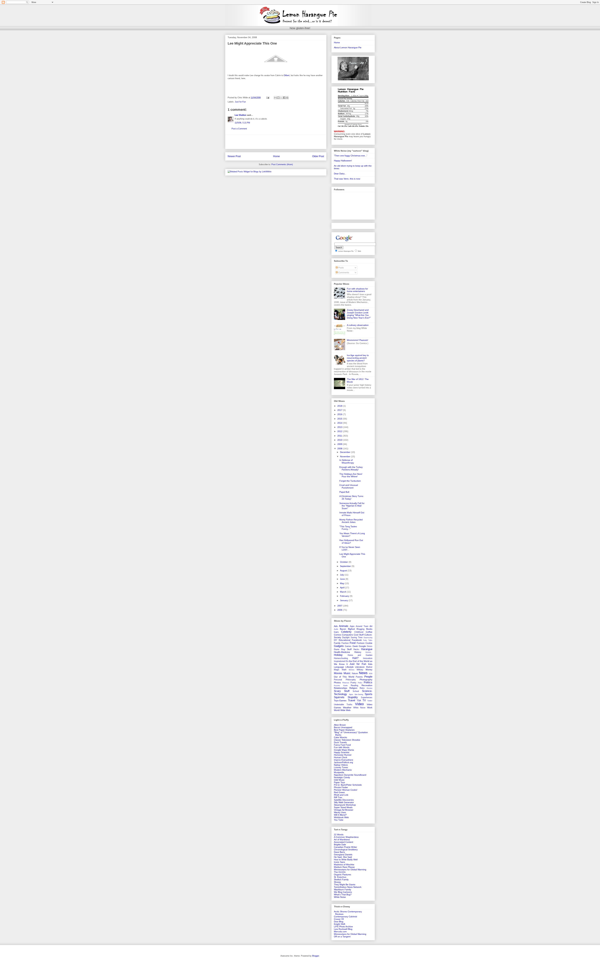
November (345, 456)
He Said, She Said (343, 857)
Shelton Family (341, 879)
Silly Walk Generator (344, 802)
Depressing (368, 637)
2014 (340, 423)
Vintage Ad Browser (343, 810)
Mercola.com (340, 931)
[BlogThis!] (278, 97)
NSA (370, 673)
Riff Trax (338, 797)
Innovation (367, 658)
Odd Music (339, 780)
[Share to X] (281, 97)
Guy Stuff (346, 649)
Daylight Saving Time (352, 637)
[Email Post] (267, 97)
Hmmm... (368, 652)
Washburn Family (342, 889)
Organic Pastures (342, 874)
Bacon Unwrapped (343, 727)
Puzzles (337, 685)
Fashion (345, 643)
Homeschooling (341, 658)
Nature (355, 673)
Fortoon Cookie (364, 643)
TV (364, 700)
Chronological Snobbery (346, 849)
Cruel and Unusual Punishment (348, 486)
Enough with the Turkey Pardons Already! (351, 468)
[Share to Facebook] (284, 97)
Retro (362, 688)
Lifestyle (349, 667)
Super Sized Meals (343, 807)
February (345, 596)
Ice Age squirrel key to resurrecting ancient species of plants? (358, 358)
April (342, 587)
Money (369, 669)
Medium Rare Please (344, 867)
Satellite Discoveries (344, 800)
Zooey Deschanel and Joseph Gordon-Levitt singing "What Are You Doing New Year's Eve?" (359, 314)
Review (369, 688)
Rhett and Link (341, 795)
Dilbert (287, 75)
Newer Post (234, 156)
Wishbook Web (341, 817)
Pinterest (345, 683)
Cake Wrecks (340, 737)
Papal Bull (344, 492)
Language (339, 667)
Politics (368, 682)
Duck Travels (340, 742)
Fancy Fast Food (342, 745)
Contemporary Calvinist (345, 916)
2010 (340, 440)
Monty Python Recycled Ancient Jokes (351, 520)
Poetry (353, 683)
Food (352, 642)
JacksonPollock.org (343, 762)
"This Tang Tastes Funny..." (348, 527)
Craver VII (339, 919)
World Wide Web (342, 710)
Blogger (315, 956)
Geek (355, 646)
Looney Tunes (341, 767)
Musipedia (339, 772)
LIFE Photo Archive (343, 926)
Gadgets (339, 646)
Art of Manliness (342, 839)
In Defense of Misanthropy (346, 461)
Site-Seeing (359, 694)
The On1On (340, 872)
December (345, 452)
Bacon (343, 629)
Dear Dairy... (340, 173)
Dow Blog (338, 921)
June (342, 579)
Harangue (366, 649)
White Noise (359, 708)
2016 (340, 414)
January (344, 600)
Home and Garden (360, 655)
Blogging (360, 629)
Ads (336, 626)
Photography (366, 679)
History (357, 652)
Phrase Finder (341, 787)
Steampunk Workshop (345, 805)
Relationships (340, 688)
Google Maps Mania (344, 750)
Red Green (339, 792)
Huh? (355, 658)
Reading (354, 685)
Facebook (357, 640)
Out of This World (344, 676)
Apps (352, 626)
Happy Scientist (341, 752)
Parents (359, 677)
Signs (351, 694)
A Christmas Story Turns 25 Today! (351, 497)
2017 (340, 410)
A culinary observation (358, 325)
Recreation (367, 685)
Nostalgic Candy (342, 777)
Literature (360, 667)
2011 (340, 435)
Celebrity (346, 631)
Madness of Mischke (344, 864)
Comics (337, 634)
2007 (340, 605)
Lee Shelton (240, 115)
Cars (336, 632)
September (346, 566)
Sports (368, 694)
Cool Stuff (359, 634)
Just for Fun (240, 102)
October (344, 562)
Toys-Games (340, 700)
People (368, 676)
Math (344, 670)
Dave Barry (339, 852)
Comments (343, 272)
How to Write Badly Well (346, 859)
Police (360, 683)
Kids (370, 664)
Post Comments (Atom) (282, 164)
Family (337, 643)
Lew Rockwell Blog (343, 929)
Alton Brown (340, 725)
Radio (345, 685)
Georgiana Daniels (343, 854)
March (343, 592)
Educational (344, 640)
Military (360, 670)
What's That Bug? (343, 894)
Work (369, 707)
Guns (336, 649)
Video (359, 704)
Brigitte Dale (340, 844)
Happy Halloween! (343, 160)
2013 (340, 427)
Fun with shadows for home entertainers (357, 290)
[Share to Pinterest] (287, 97)
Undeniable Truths (343, 704)
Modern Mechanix (343, 770)
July (342, 574)
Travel (351, 700)
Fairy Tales (367, 640)
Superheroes (366, 697)
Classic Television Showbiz (347, 740)
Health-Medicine (342, 652)
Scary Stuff (342, 691)
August (344, 570)
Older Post (318, 156)
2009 (340, 444)
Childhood (358, 632)
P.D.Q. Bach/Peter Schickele (348, 785)
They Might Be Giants (344, 884)
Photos (337, 682)
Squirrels (339, 697)
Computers (347, 634)
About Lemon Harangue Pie (347, 47)
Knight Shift (339, 924)
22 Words (338, 834)
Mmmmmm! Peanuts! (357, 340)
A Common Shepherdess (346, 837)
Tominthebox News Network (347, 887)
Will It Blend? (340, 815)
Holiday (338, 654)
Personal (338, 680)
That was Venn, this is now (347, 178)
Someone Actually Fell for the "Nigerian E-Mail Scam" (352, 506)
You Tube (338, 820)
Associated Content (343, 842)
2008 (340, 448)
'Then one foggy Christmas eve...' (350, 155)
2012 (340, 431)
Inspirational (339, 661)
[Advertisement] (275, 142)
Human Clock (340, 757)
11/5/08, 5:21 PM (242, 123)
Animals (343, 626)
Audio (336, 629)
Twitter (369, 701)
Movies (338, 673)
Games (348, 646)
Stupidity (353, 697)
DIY (335, 640)
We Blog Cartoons (343, 892)
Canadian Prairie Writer (345, 847)
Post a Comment (239, 128)
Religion (353, 688)
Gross (369, 646)
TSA (359, 700)
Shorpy (337, 882)
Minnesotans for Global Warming (350, 869)
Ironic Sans (339, 862)
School (356, 691)
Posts (341, 267)
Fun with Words (341, 747)
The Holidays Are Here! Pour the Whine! (350, 475)
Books (369, 629)
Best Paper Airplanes (344, 730)
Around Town (362, 626)
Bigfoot (351, 629)
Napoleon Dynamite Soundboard (350, 775)
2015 (340, 418)
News (363, 673)
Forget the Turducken (350, 481)
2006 (340, 610)
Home (276, 156)
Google (362, 646)
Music (347, 673)
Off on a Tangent (342, 936)
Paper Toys (339, 782)
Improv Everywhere (343, 760)
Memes (351, 670)
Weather (347, 707)
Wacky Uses (340, 812)
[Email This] (275, 97)
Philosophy (351, 680)
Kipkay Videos (341, 765)
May (342, 583)
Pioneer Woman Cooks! (345, 790)
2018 (340, 406)
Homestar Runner (343, 755)
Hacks (356, 649)
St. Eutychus (340, 877)
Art (371, 626)
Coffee (369, 632)
